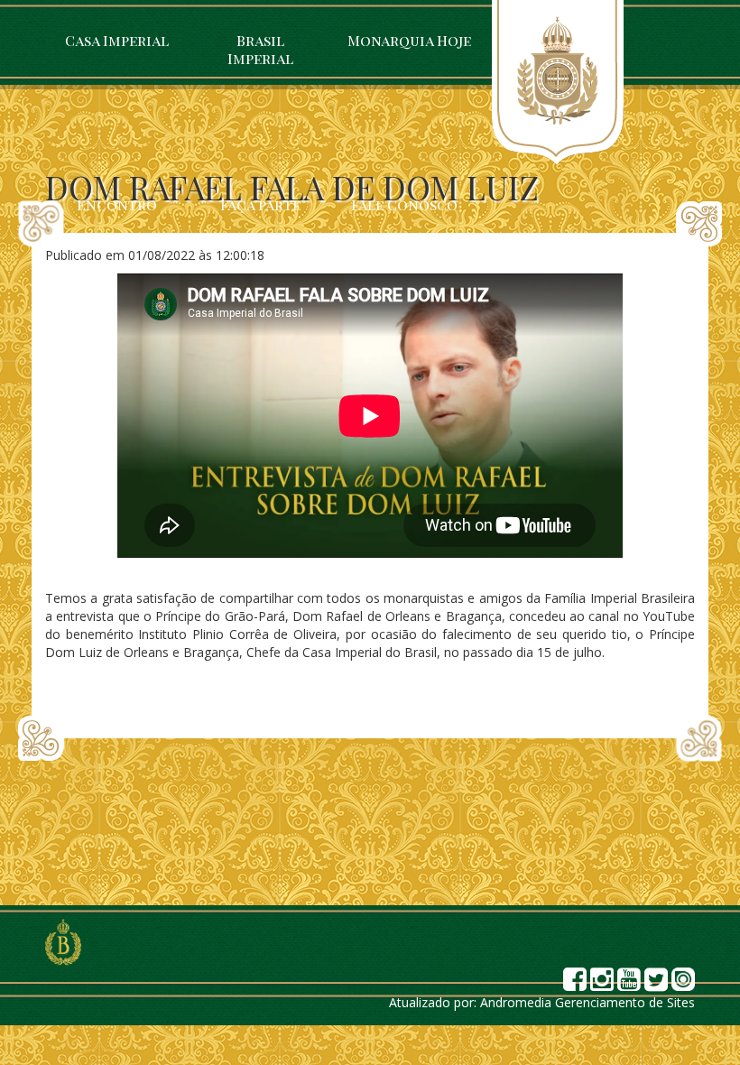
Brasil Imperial (260, 49)
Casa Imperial (117, 40)
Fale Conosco (404, 204)
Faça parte (260, 204)
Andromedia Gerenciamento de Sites (587, 1002)
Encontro (117, 204)
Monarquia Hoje (409, 40)
